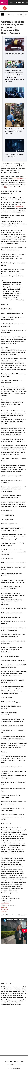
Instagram (4, 909)
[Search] (18, 14)
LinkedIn (4, 907)
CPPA (5, 187)
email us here (5, 903)
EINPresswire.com (18, 178)
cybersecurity (19, 206)
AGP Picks (4, 2)
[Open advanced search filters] (21, 14)
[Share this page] (26, 14)
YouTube (4, 911)
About (6, 1061)
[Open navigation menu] (2, 14)
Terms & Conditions (14, 1068)
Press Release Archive (16, 1061)
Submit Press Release (14, 1065)
